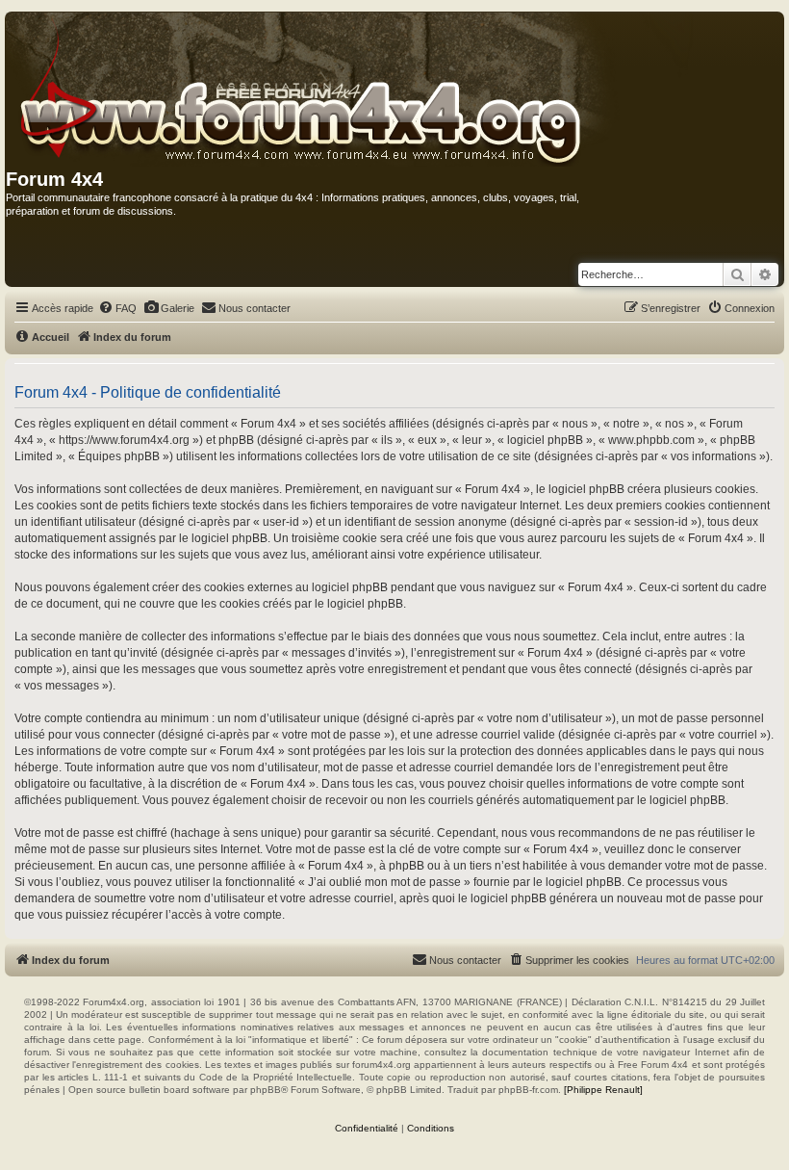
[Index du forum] (351, 91)
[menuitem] (117, 308)
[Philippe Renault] (603, 1089)
